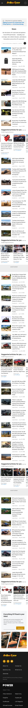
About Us (5, 666)
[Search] (25, 43)
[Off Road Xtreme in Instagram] (4, 661)
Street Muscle (19, 705)
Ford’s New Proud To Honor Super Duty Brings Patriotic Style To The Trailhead (19, 424)
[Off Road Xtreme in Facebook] (8, 661)
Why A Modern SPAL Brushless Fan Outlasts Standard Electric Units (18, 318)
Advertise (5, 673)
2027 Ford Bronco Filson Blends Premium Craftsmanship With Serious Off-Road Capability (18, 512)
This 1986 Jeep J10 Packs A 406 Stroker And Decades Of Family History (19, 336)
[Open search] (25, 3)
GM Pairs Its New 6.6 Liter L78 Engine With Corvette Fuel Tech (18, 144)
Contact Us (18, 666)
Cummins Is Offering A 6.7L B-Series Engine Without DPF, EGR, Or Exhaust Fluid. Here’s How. (7, 146)
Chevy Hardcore (7, 694)
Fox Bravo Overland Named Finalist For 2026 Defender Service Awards (19, 213)
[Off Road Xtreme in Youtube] (11, 661)
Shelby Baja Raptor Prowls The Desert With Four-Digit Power (19, 369)
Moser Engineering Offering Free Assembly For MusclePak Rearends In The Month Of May (6, 598)
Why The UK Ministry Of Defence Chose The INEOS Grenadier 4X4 (19, 232)
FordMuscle (5, 262)
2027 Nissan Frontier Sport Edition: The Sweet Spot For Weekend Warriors (19, 522)
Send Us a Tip (6, 669)
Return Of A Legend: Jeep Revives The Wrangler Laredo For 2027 (18, 327)
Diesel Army (5, 153)
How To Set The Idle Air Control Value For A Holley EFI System (7, 479)
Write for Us (18, 669)
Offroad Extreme (7, 705)
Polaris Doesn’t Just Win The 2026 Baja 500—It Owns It (19, 456)
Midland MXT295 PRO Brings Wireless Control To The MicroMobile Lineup (19, 102)
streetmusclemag (18, 24)
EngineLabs (18, 697)
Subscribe (20, 628)
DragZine (5, 697)
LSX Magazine (18, 150)
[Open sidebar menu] (2, 3)
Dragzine (17, 262)
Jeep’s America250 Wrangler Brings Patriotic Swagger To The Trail (18, 574)
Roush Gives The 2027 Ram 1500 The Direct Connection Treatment (19, 122)
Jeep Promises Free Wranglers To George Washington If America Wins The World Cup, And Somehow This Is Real (18, 446)
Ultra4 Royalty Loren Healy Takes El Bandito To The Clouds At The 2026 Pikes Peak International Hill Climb (19, 414)
